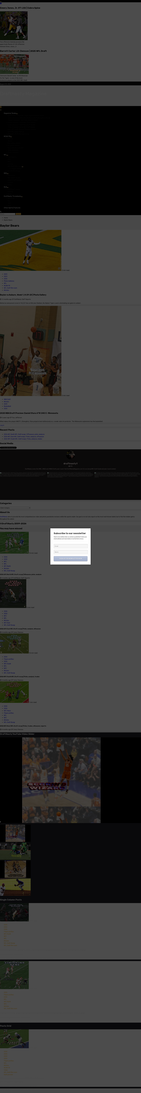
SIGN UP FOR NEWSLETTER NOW (70, 558)
